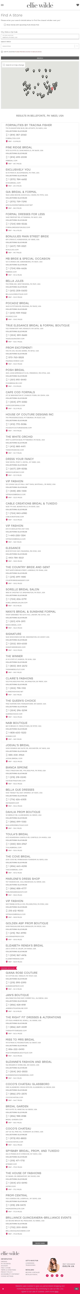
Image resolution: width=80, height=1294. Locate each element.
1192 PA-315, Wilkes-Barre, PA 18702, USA (22, 351)
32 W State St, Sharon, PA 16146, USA (21, 659)
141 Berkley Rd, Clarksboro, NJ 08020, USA (23, 815)
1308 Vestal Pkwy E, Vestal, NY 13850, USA (23, 462)
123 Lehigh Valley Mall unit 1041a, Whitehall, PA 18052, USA (31, 484)
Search (40, 58)
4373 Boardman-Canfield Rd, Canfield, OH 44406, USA (28, 837)
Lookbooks (30, 1263)
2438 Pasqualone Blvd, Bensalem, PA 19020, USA (25, 926)
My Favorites (6, 1263)
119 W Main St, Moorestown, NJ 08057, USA (23, 1043)
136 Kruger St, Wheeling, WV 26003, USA (22, 1065)
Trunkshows (30, 1265)
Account (4, 1266)
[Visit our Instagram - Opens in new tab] (52, 1275)
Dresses (4, 1261)
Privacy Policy (6, 1272)
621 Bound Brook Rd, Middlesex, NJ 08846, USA (25, 1221)
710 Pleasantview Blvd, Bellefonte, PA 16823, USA (26, 128)
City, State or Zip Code (9, 32)
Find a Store (6, 1268)
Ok (76, 1289)
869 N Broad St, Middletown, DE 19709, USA (23, 726)
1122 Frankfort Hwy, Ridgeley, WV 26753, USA (24, 328)
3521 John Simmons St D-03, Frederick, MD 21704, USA (28, 373)
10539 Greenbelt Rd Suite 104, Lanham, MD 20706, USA (28, 615)
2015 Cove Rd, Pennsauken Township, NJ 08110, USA (27, 860)
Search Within (6, 41)
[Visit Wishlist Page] (77, 5)
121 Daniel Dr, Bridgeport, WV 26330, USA (23, 1176)
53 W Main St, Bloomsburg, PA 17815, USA (22, 173)
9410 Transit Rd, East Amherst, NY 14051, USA (24, 793)
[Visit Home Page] (40, 5)
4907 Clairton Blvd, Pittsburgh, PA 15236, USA (25, 440)
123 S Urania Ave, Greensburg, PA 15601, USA (24, 262)
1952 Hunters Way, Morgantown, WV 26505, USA (26, 704)
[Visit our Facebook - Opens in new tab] (47, 1275)
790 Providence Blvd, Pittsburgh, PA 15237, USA (25, 418)
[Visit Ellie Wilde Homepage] (10, 1253)
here (56, 1291)
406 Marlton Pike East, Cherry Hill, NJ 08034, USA (27, 998)
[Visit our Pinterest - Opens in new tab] (57, 1275)
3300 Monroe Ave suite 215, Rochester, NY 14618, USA (28, 748)
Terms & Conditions (8, 1270)
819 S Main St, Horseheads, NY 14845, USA (22, 239)
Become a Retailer (33, 1272)
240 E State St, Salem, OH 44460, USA (21, 949)
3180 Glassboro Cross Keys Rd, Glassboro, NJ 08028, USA (30, 1087)
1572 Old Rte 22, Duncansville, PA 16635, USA (24, 150)
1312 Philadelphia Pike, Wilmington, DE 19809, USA (26, 681)
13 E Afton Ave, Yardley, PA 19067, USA (21, 976)
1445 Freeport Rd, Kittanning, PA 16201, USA (24, 217)
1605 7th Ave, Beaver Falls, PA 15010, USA (22, 507)
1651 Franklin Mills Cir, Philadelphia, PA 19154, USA (27, 904)
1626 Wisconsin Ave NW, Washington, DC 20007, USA (27, 637)
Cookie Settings (7, 1276)
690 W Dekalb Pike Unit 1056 (17, 529)
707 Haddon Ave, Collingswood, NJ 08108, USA (25, 882)
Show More (40, 1243)
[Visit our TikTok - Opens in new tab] (62, 1275)
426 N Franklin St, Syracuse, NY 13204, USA (24, 1154)
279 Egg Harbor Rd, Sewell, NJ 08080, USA (23, 1020)
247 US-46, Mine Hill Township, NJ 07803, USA (24, 1132)
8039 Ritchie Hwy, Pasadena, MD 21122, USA (23, 551)
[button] (2, 5)
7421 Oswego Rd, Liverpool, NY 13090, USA (23, 1198)
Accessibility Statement (10, 1274)
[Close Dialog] (3, 1289)
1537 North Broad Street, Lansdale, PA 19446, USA (26, 570)
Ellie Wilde (22, 131)
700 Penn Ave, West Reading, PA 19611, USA (23, 284)
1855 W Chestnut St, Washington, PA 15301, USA (25, 592)
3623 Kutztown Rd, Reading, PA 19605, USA (23, 306)
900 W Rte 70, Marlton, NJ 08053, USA (21, 1109)
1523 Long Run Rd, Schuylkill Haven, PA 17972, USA (27, 195)
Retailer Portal (32, 1274)
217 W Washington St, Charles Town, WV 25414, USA (27, 395)
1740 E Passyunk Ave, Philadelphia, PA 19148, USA (26, 771)
